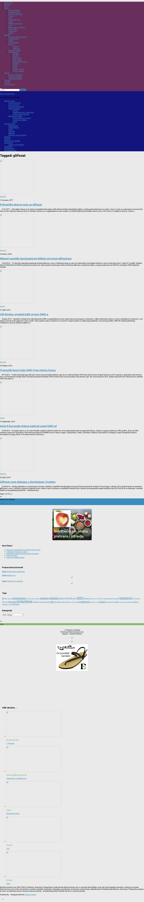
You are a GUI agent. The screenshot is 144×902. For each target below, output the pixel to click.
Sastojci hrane (9, 124)
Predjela (16, 63)
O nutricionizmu (14, 103)
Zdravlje (7, 139)
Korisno (16, 46)
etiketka (54, 598)
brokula (37, 598)
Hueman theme (30, 895)
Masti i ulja (12, 29)
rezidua (73, 602)
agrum (10, 598)
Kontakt (7, 81)
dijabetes (44, 598)
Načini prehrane (14, 109)
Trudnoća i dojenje (20, 120)
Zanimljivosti (9, 148)
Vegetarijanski (13, 39)
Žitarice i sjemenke (15, 14)
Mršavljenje (8, 143)
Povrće (10, 16)
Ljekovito (16, 48)
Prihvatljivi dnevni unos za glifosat (21, 204)
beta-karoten (31, 598)
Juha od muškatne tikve (15, 557)
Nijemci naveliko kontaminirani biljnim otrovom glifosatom (35, 258)
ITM (97, 598)
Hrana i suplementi (15, 75)
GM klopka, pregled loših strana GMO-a (24, 314)
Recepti (7, 35)
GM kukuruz (70, 598)
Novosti (7, 4)
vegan (116, 602)
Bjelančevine (13, 126)
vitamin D (5, 604)
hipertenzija (92, 598)
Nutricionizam (9, 101)
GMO (80, 598)
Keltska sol (8, 575)
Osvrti (6, 6)
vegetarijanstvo (123, 602)
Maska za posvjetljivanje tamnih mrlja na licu (23, 550)
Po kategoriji (13, 52)
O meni (7, 82)
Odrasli (15, 110)
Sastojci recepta (14, 50)
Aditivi (10, 33)
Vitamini (11, 131)
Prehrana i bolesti (15, 77)
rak (52, 601)
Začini (10, 22)
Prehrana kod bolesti (12, 141)
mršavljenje (24, 601)
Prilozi (15, 65)
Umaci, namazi (18, 71)
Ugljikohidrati (13, 128)
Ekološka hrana (14, 12)
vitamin (130, 602)
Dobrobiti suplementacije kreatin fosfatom (22, 554)
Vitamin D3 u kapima (12, 581)
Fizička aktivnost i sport (22, 118)
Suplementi (8, 147)
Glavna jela (17, 58)
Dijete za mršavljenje (16, 145)
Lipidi (10, 129)
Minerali (11, 133)
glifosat (62, 598)
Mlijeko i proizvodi (15, 23)
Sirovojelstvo (13, 43)
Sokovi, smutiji (18, 69)
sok (77, 602)
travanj (102, 602)
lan (3, 602)
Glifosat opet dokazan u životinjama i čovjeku (27, 481)
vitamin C (136, 602)
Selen (8, 884)
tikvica (96, 602)
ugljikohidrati (110, 602)
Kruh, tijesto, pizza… (20, 62)
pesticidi (41, 602)
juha (100, 598)
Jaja (10, 25)
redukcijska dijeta (66, 602)
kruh (133, 598)
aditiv (5, 598)
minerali (12, 602)
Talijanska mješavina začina (16, 552)
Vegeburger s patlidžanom (16, 778)
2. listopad (10, 743)
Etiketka (7, 137)
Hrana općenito (14, 10)
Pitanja (6, 73)
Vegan (10, 41)
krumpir (138, 598)
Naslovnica (8, 3)
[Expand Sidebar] (1, 496)
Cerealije (16, 54)
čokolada (15, 604)
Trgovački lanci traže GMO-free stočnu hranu (28, 370)
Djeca (15, 122)
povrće (47, 602)
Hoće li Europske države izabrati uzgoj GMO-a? (28, 426)
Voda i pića (12, 31)
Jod (7, 849)
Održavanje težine (15, 79)
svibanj (92, 602)
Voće (10, 18)
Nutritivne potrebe (15, 116)
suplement (84, 601)
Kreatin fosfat (11, 555)
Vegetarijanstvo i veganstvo (23, 112)
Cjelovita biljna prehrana (17, 37)
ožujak (35, 602)
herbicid (86, 598)
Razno (10, 44)
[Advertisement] (72, 688)
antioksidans (19, 598)
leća (6, 602)
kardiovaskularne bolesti (111, 598)
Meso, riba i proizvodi (16, 27)
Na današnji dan (10, 150)
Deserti (15, 56)
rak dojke (57, 602)
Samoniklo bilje (14, 20)
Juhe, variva (17, 60)
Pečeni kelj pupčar (13, 813)
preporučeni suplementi (13, 572)
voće (9, 604)
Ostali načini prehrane (21, 114)
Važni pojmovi (13, 105)
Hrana (6, 8)
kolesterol (125, 598)
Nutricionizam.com (7, 94)
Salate (15, 67)
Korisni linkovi (9, 84)
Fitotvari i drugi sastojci (17, 135)
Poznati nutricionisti (16, 107)
